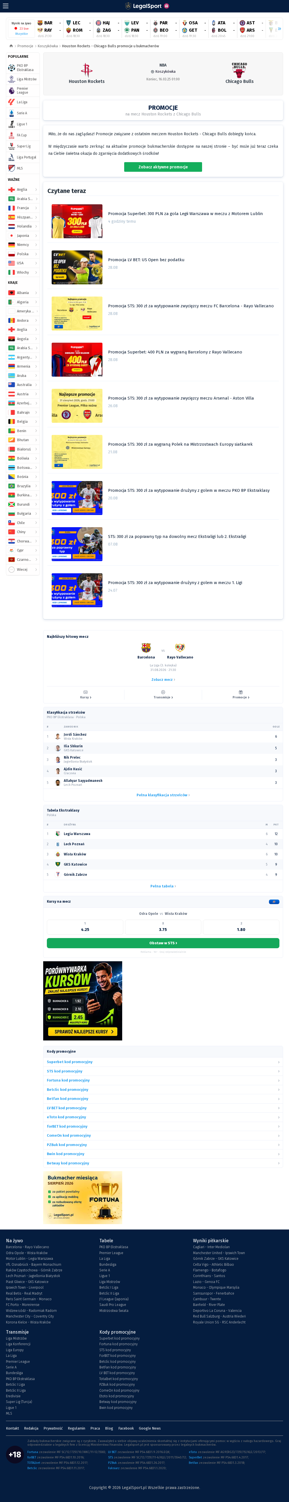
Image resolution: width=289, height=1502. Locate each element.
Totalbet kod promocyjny (118, 1379)
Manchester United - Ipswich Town (219, 1253)
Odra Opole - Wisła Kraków (26, 1253)
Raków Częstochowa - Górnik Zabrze (34, 1270)
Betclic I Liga (108, 1287)
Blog (109, 1428)
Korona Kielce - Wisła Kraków (28, 1322)
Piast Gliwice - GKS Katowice (27, 1282)
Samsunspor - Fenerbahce (213, 1293)
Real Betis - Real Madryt (24, 1293)
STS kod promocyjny (115, 1350)
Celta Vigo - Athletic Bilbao (213, 1265)
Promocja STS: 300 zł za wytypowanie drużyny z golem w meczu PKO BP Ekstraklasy (189, 490)
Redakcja (31, 1428)
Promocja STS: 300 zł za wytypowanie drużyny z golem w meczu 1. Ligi (175, 582)
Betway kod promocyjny (118, 1402)
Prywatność (53, 1428)
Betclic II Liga (109, 1293)
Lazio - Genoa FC (206, 1282)
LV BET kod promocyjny (117, 1373)
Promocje (25, 46)
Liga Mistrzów (109, 1282)
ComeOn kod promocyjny (119, 1390)
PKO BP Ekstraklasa (113, 1247)
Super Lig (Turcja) (19, 1402)
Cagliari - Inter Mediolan (211, 1247)
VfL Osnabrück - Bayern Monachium (33, 1265)
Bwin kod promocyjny (116, 1408)
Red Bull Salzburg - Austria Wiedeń (219, 1316)
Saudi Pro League (112, 1305)
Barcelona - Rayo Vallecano (27, 1247)
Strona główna (11, 46)
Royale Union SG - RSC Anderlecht (219, 1322)
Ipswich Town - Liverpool (24, 1287)
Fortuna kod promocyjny (118, 1344)
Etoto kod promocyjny (116, 1396)
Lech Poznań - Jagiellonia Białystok (33, 1276)
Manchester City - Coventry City (30, 1316)
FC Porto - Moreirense (23, 1305)
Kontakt (12, 1428)
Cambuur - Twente (207, 1299)
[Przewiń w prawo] (277, 29)
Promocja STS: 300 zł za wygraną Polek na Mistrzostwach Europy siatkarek (180, 444)
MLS (9, 1413)
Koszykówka (48, 46)
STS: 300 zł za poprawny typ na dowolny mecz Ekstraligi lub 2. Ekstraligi (177, 536)
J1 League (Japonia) (114, 1299)
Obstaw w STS (163, 942)
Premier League (111, 1253)
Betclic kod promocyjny (117, 1362)
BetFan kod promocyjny (117, 1367)
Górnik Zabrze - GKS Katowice (215, 1259)
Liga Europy (15, 1350)
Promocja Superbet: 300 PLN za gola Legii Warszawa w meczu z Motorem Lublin (185, 213)
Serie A (104, 1270)
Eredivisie (13, 1396)
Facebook (126, 1428)
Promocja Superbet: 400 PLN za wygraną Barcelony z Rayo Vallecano (175, 352)
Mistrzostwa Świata (113, 1311)
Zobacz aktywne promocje (163, 167)
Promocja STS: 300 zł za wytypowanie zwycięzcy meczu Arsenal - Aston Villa (181, 398)
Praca (95, 1428)
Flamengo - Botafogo (209, 1270)
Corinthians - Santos (209, 1276)
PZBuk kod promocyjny (117, 1385)
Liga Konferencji (18, 1344)
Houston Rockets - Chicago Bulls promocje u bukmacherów (110, 46)
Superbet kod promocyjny (119, 1338)
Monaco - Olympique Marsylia (216, 1287)
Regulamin (76, 1428)
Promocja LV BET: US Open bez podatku (146, 259)
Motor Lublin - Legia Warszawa (29, 1259)
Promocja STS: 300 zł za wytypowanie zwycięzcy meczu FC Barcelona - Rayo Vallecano (191, 305)
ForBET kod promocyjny (117, 1356)
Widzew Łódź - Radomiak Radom (31, 1311)
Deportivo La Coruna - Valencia (217, 1311)
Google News (150, 1428)
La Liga (104, 1259)
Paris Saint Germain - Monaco (29, 1299)
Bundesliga (107, 1265)
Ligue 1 (104, 1276)
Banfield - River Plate (209, 1305)
